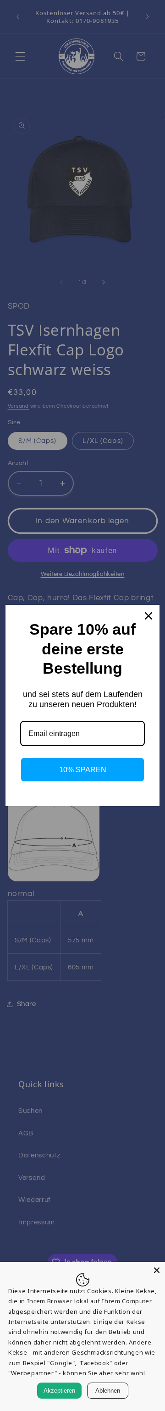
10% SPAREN (82, 770)
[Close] (156, 1270)
